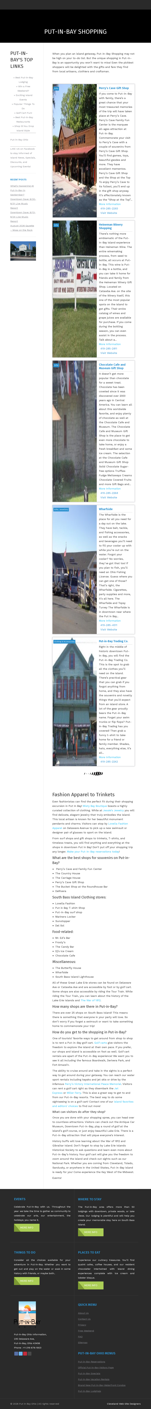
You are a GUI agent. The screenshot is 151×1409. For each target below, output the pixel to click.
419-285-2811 (108, 348)
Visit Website (108, 212)
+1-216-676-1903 (32, 1347)
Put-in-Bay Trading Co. (113, 641)
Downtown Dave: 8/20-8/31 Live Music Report (23, 203)
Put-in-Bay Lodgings (89, 1391)
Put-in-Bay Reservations (91, 1361)
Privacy (82, 1324)
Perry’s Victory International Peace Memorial (93, 1083)
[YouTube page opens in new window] (29, 1354)
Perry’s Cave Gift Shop (114, 88)
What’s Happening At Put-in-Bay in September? (22, 190)
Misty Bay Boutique (95, 805)
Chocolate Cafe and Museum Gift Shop (112, 366)
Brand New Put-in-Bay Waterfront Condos (101, 1385)
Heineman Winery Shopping (111, 226)
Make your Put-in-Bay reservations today (93, 851)
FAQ (80, 1336)
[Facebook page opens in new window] (16, 1354)
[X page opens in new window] (21, 1354)
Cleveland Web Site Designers (124, 1403)
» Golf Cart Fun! (23, 112)
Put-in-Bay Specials (89, 1373)
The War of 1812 (91, 1000)
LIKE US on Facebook (22, 148)
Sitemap (82, 1342)
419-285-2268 (109, 493)
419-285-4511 (108, 625)
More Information (110, 204)
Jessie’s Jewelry (113, 810)
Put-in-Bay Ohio (19, 139)
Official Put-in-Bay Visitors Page (96, 1367)
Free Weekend (86, 1330)
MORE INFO (26, 1227)
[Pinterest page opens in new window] (25, 1354)
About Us (83, 1313)
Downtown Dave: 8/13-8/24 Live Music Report (23, 217)
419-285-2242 (109, 761)
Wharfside (106, 509)
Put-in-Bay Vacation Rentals (93, 1379)
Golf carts (100, 1042)
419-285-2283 (109, 208)
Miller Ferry (74, 1092)
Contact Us (84, 1319)
